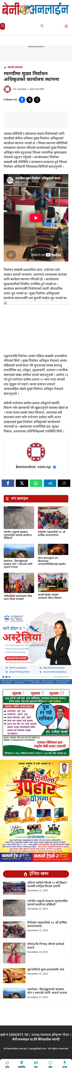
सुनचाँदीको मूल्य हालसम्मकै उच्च (45, 970)
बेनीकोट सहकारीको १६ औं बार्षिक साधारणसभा (51, 533)
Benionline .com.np (33, 467)
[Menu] (67, 26)
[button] (42, 26)
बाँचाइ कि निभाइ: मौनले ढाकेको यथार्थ (45, 946)
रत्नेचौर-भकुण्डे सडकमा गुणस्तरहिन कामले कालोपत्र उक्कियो (18, 535)
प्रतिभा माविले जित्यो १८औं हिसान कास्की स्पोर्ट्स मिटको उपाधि (47, 884)
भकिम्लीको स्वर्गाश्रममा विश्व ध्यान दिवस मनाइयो (18, 598)
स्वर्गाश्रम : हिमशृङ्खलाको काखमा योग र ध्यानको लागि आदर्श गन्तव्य (18, 564)
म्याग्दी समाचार (15, 67)
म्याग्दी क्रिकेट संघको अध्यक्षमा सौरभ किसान (50, 596)
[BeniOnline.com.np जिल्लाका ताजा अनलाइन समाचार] (36, 9)
